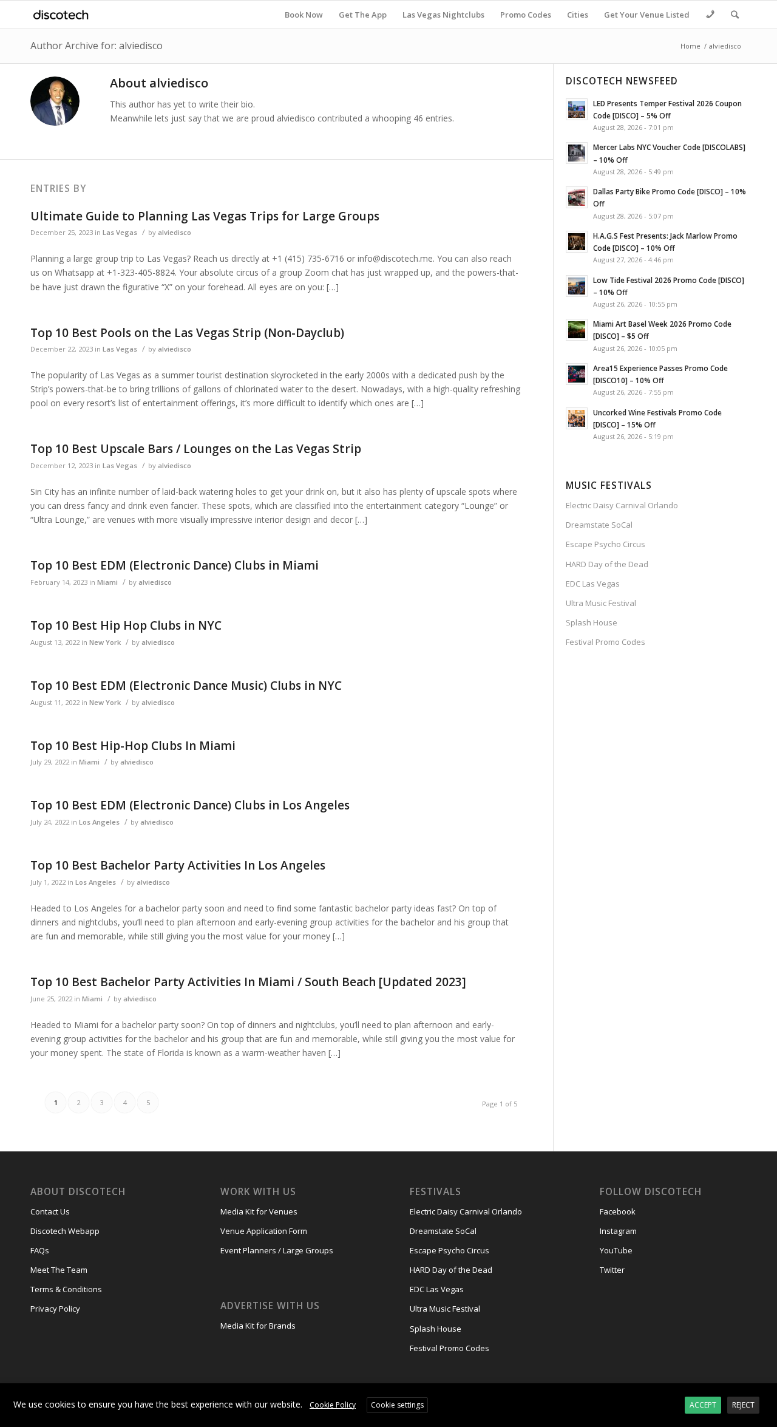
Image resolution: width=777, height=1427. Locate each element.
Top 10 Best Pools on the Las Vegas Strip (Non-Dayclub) (187, 333)
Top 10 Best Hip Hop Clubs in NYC (126, 625)
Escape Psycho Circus (605, 544)
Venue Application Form (263, 1230)
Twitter (612, 1269)
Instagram (618, 1230)
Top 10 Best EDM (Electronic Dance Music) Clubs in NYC (186, 685)
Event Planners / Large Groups (276, 1250)
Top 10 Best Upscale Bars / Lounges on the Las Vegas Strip (195, 449)
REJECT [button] (743, 1405)
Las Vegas (120, 232)
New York (105, 642)
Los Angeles (99, 821)
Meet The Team (58, 1269)
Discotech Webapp (65, 1230)
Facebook (618, 1211)
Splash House (591, 622)
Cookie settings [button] (397, 1405)
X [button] (766, 1394)
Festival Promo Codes (605, 641)
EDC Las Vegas (593, 583)
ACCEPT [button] (703, 1405)
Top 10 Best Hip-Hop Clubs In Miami (133, 746)
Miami (107, 582)
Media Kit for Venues (258, 1211)
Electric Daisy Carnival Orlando (622, 505)
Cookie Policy (333, 1405)
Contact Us (50, 1211)
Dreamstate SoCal (599, 524)
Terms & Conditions (66, 1289)
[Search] (735, 15)
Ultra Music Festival (601, 603)
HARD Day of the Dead (607, 564)
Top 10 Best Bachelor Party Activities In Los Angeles (177, 865)
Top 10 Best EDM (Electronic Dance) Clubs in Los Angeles (190, 805)
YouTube (616, 1250)
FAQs (39, 1250)
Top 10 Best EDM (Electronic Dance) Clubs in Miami (174, 565)
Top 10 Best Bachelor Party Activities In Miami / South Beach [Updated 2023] (248, 982)
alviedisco (174, 232)
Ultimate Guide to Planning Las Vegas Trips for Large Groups (204, 216)
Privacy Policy (55, 1308)
